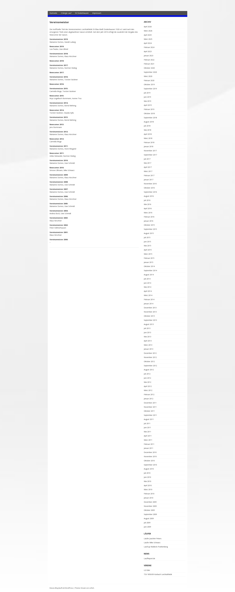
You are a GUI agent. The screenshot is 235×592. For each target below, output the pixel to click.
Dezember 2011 (150, 403)
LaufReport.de (149, 558)
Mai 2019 (147, 101)
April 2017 (148, 167)
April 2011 (148, 436)
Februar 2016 (149, 217)
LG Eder (147, 570)
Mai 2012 (147, 382)
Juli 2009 (147, 522)
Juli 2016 (147, 200)
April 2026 (148, 26)
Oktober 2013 (149, 316)
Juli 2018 (147, 126)
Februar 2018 (149, 142)
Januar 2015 (148, 262)
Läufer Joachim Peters (152, 538)
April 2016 (148, 208)
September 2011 (150, 415)
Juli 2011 (147, 423)
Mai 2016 (147, 204)
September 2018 (150, 117)
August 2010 (149, 469)
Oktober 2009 (149, 510)
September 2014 (150, 270)
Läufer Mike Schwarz (152, 542)
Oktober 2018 (149, 113)
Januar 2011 (148, 448)
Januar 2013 (148, 349)
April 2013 (148, 341)
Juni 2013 (147, 332)
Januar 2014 (148, 303)
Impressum (96, 13)
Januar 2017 (148, 179)
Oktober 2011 (149, 411)
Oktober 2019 (149, 84)
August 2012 (149, 369)
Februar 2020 (149, 80)
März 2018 (148, 138)
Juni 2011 (147, 427)
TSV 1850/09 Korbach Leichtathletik (158, 574)
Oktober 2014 (149, 266)
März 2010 (148, 489)
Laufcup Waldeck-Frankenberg (156, 547)
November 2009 (150, 506)
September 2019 (150, 88)
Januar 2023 (148, 55)
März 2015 (148, 254)
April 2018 (148, 134)
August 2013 (149, 324)
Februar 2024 (149, 47)
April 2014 (148, 291)
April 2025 (148, 35)
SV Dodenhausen (82, 13)
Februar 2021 (149, 64)
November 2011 (150, 407)
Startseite (53, 13)
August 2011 (149, 419)
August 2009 (149, 518)
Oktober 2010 (149, 460)
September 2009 (150, 514)
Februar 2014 (149, 299)
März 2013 (148, 345)
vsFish (91, 588)
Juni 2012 (147, 378)
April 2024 (148, 43)
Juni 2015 (147, 241)
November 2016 (150, 183)
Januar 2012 (148, 398)
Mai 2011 (147, 431)
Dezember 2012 (150, 353)
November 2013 (150, 312)
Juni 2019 (147, 97)
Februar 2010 (149, 493)
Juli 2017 (147, 159)
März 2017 (148, 171)
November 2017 (150, 150)
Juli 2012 (147, 374)
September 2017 (150, 155)
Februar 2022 (149, 60)
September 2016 (150, 192)
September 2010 (150, 465)
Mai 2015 (147, 245)
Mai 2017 (147, 163)
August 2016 (149, 196)
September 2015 (150, 229)
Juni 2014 (147, 283)
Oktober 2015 (149, 225)
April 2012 (148, 386)
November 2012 (150, 357)
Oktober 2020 (149, 68)
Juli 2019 (147, 93)
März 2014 (148, 295)
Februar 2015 (149, 258)
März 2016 (148, 212)
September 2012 (150, 365)
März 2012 (148, 390)
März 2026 (148, 31)
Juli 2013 (147, 328)
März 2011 (148, 440)
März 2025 (148, 39)
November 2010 (150, 456)
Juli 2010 (147, 473)
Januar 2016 (148, 221)
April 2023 (148, 51)
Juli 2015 (147, 237)
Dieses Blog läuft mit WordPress (61, 588)
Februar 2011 (149, 444)
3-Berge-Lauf (66, 13)
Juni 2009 (147, 527)
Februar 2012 (149, 394)
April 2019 (148, 105)
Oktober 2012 (149, 361)
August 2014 (149, 274)
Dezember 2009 (150, 502)
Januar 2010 (148, 498)
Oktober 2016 (149, 188)
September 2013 (150, 320)
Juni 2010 (147, 477)
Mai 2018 (147, 130)
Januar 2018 (148, 146)
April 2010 (148, 485)
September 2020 (150, 72)
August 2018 (149, 122)
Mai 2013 (147, 336)
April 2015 (148, 250)
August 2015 (149, 233)
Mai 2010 (147, 481)
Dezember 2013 (150, 307)
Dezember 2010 (150, 452)
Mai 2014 (147, 287)
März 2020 (148, 76)
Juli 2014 (147, 279)
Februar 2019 (149, 109)
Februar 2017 (149, 175)
